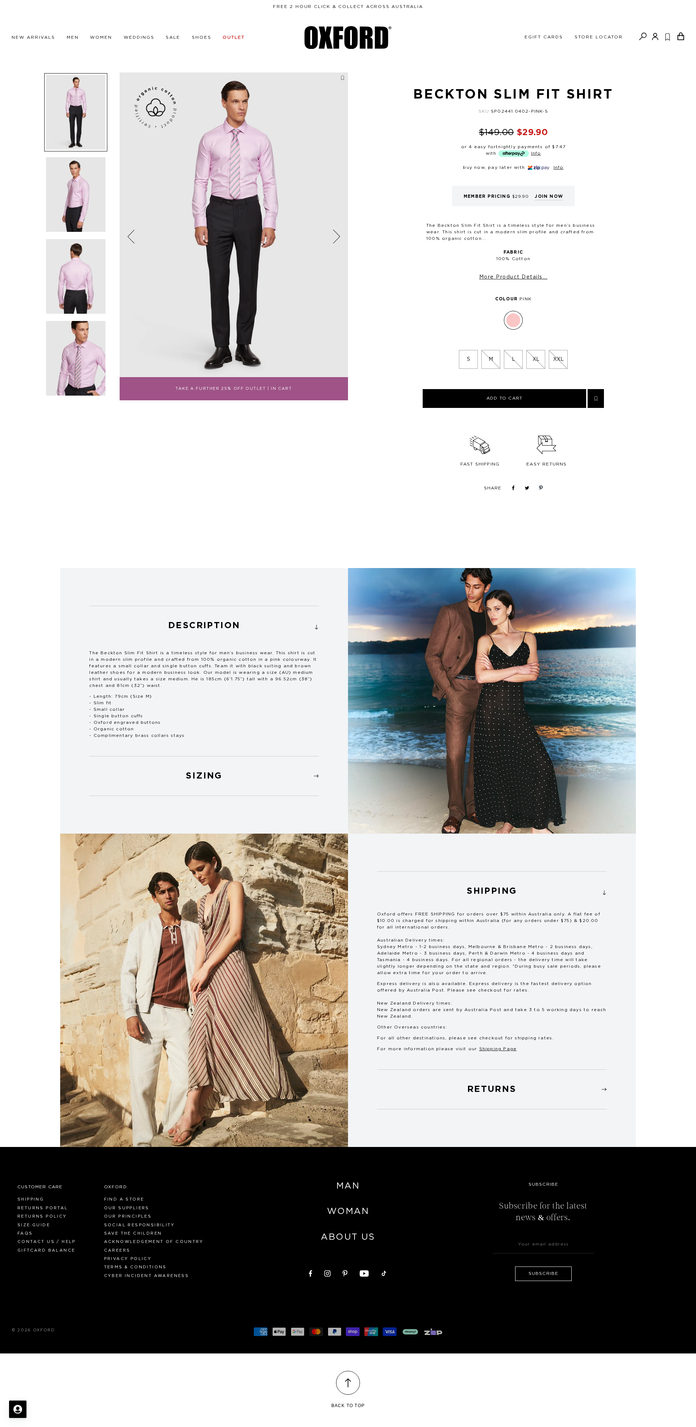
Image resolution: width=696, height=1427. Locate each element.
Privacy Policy (128, 1259)
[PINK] (513, 320)
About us (348, 1237)
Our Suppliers (126, 1208)
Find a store (124, 1199)
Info (536, 153)
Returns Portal (42, 1208)
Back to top (348, 1405)
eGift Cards (544, 37)
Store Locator (599, 37)
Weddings (139, 37)
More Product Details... (513, 277)
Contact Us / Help (46, 1242)
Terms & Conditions (135, 1267)
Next (336, 236)
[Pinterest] (345, 1272)
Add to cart (504, 398)
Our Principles (128, 1216)
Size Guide (33, 1225)
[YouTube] (364, 1272)
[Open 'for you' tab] (17, 1409)
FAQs (25, 1233)
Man (348, 1186)
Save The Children (133, 1233)
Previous (131, 236)
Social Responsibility (139, 1225)
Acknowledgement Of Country (153, 1242)
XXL (558, 359)
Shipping (30, 1199)
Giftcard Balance (46, 1250)
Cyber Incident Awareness (146, 1276)
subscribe (544, 1273)
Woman (348, 1211)
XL (536, 359)
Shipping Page (498, 1049)
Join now (549, 196)
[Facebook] (310, 1272)
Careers (117, 1250)
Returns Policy (42, 1216)
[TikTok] (384, 1272)
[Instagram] (327, 1272)
